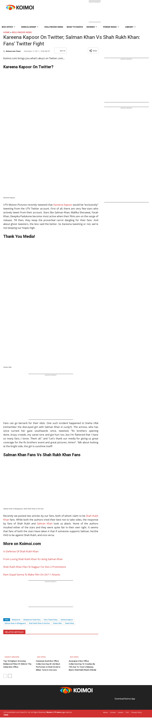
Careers (120, 712)
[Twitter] (10, 614)
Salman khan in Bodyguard (15, 623)
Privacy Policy (136, 712)
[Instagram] (12, 702)
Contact (113, 712)
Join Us (62, 51)
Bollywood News (22, 32)
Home (6, 32)
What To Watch (75, 27)
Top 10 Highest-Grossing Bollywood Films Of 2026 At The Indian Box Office (17, 664)
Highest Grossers (12, 657)
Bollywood (16, 619)
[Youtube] (24, 702)
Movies (49, 712)
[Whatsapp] (15, 614)
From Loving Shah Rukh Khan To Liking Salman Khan (33, 559)
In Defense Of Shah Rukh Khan (20, 551)
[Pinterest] (16, 702)
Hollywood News (53, 27)
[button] (93, 51)
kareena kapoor (67, 619)
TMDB (6, 715)
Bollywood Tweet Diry (32, 619)
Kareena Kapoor (62, 204)
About (105, 712)
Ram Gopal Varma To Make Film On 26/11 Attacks (31, 574)
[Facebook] (5, 614)
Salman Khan (45, 523)
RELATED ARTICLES (14, 632)
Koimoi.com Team (13, 51)
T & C (127, 712)
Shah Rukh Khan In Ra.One (39, 623)
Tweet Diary (69, 623)
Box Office (41, 657)
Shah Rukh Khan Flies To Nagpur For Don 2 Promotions (34, 566)
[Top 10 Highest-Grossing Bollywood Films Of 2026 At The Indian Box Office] (18, 648)
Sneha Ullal (57, 623)
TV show (57, 712)
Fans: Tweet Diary (50, 619)
